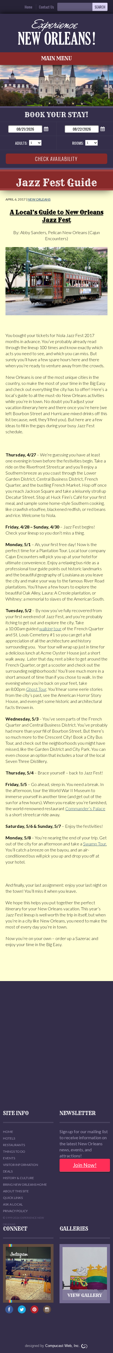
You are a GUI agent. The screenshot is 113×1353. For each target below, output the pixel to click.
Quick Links (13, 1198)
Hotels (9, 1138)
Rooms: (78, 143)
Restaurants (14, 1145)
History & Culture (18, 1178)
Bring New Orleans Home (25, 1184)
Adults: (21, 143)
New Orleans (39, 199)
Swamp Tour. (95, 843)
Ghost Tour (36, 689)
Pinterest (35, 1312)
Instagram (47, 1312)
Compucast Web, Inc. (62, 1346)
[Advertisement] (56, 1046)
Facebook (9, 1312)
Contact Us (46, 7)
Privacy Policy (15, 1211)
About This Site (16, 1191)
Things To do (14, 1151)
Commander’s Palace (85, 808)
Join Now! (85, 1165)
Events (9, 1158)
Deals (8, 1171)
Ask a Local (13, 1204)
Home (28, 7)
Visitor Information (20, 1165)
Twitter (22, 1312)
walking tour (50, 628)
